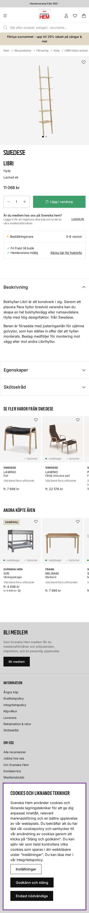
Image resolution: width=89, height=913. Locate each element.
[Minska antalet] (8, 202)
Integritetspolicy (14, 705)
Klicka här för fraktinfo (66, 253)
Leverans (9, 717)
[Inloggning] (66, 15)
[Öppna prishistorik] (19, 591)
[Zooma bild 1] (44, 100)
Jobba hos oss (13, 758)
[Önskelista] (75, 15)
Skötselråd (15, 387)
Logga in (78, 219)
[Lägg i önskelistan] (84, 62)
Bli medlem (17, 661)
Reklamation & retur (17, 724)
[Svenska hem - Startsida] (44, 15)
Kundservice (12, 771)
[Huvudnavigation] (14, 15)
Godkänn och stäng (32, 882)
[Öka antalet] (24, 202)
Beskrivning (15, 287)
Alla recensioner (14, 752)
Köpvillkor (10, 711)
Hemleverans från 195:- (44, 3)
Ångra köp (10, 692)
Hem (6, 50)
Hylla (56, 50)
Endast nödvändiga (32, 896)
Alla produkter (23, 50)
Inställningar (26, 869)
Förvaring (42, 50)
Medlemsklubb (13, 777)
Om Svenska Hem (16, 765)
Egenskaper (16, 370)
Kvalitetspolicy (13, 698)
